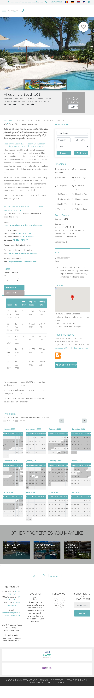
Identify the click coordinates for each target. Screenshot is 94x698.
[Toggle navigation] (4, 11)
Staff (30, 120)
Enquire (63, 153)
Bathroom (25, 104)
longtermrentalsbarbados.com (22, 262)
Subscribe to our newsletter (67, 364)
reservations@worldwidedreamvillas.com (26, 2)
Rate (38, 120)
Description (7, 120)
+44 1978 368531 (26, 237)
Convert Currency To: (11, 274)
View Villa (22, 554)
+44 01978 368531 (54, 2)
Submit (82, 613)
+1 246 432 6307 (20, 240)
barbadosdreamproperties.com (22, 253)
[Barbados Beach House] (13, 10)
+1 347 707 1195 (23, 233)
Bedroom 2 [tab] (11, 287)
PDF (60, 356)
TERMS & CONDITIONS (76, 680)
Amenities (20, 120)
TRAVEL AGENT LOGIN (56, 683)
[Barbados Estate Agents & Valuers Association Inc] (47, 655)
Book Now (81, 153)
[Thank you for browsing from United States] (89, 2)
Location (60, 120)
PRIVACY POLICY (36, 683)
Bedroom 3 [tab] (11, 293)
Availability (48, 120)
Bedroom (7, 104)
